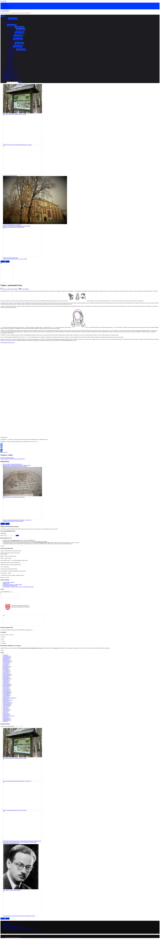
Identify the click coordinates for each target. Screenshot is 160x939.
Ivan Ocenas (5, 696)
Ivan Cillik (5, 665)
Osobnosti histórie (26, 226)
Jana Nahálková (25, 289)
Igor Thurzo (5, 706)
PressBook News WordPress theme (12, 937)
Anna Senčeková (6, 703)
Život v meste (4, 452)
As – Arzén (10, 52)
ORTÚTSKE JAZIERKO (8, 114)
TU (31, 629)
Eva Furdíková (6, 670)
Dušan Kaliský (6, 677)
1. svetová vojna (28, 520)
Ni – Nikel (10, 61)
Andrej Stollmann (6, 705)
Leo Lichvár (5, 687)
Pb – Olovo (10, 62)
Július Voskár (5, 713)
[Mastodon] (80, 446)
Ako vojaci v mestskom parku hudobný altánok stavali (13, 520)
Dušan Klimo (5, 679)
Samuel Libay (11, 39)
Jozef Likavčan (6, 688)
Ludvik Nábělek (6, 695)
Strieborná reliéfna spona (15, 34)
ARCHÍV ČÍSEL (6, 7)
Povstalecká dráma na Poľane (9, 175)
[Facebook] (80, 444)
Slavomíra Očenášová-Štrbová (9, 697)
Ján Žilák (5, 721)
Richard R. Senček (6, 702)
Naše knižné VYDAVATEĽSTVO (10, 70)
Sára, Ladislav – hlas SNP (8, 890)
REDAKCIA (5, 5)
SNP (16, 175)
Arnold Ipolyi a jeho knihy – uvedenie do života (12, 584)
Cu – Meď (10, 58)
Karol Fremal (5, 669)
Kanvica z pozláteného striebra (16, 37)
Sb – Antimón (11, 64)
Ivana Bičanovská (6, 657)
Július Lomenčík (6, 689)
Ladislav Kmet (6, 680)
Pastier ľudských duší (7, 843)
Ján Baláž (5, 655)
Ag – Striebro (10, 51)
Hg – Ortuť (10, 60)
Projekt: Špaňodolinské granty (11, 23)
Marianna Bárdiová (7, 661)
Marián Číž (5, 716)
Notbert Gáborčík (6, 674)
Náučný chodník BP (10, 20)
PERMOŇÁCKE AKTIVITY (9, 73)
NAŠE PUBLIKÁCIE (7, 78)
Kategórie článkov (4, 726)
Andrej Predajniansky (7, 700)
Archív (1, 591)
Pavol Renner (10, 46)
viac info (67, 933)
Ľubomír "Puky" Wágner (8, 715)
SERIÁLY (5, 25)
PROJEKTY (5, 19)
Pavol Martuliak (6, 693)
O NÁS (4, 4)
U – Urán (10, 65)
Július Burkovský (6, 660)
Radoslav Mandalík (7, 692)
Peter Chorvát (5, 662)
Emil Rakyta (5, 701)
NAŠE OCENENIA (7, 69)
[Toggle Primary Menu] (2, 16)
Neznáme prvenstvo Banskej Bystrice (10, 521)
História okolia (15, 257)
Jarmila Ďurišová (6, 719)
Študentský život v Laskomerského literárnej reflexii (13, 465)
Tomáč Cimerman (6, 666)
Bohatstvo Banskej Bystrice (11, 50)
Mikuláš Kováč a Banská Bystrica (9, 227)
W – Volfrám (10, 67)
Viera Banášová (6, 656)
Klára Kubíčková (6, 685)
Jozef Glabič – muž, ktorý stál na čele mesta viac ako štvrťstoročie (16, 842)
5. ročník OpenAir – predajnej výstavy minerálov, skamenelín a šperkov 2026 (18, 586)
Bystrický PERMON (4, 10)
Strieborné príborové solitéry (16, 44)
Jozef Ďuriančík (6, 718)
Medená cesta (8, 21)
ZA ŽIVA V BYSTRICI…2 (8, 77)
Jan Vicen (5, 712)
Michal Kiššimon (6, 678)
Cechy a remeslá (23, 258)
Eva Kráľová (5, 683)
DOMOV (5, 3)
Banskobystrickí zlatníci (10, 27)
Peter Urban (5, 711)
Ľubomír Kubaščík (6, 684)
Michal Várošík (6, 714)
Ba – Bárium (10, 54)
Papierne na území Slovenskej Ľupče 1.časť (11, 258)
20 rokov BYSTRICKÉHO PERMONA (11, 74)
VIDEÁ (4, 72)
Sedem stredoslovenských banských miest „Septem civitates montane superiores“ (19, 840)
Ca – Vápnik (10, 55)
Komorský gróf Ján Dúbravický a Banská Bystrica (13, 226)
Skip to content (3, 1)
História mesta (21, 497)
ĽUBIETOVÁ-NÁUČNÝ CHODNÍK (11, 144)
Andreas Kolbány (11, 32)
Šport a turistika (32, 915)
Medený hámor (9, 22)
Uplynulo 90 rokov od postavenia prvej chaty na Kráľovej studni (16, 915)
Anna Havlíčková (6, 675)
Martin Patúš (5, 698)
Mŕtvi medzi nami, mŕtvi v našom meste (11, 497)
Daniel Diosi (5, 668)
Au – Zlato (10, 53)
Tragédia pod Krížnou (7, 257)
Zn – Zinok (10, 68)
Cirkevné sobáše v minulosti (8, 582)
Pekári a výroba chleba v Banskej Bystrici (11, 810)
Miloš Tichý (5, 707)
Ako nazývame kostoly (7, 224)
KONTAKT (5, 8)
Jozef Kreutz (5, 682)
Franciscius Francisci (12, 29)
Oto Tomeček (5, 709)
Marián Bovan (6, 659)
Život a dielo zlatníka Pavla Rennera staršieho (19, 48)
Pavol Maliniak (6, 691)
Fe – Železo (10, 59)
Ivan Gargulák (6, 671)
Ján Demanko (5, 667)
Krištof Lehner (11, 36)
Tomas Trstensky (6, 710)
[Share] (80, 450)
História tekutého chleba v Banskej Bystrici (11, 466)
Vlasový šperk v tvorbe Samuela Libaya (18, 41)
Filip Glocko (5, 673)
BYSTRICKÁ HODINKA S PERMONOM (12, 76)
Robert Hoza (5, 676)
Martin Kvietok (6, 686)
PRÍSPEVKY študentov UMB (9, 79)
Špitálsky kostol (6, 583)
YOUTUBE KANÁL (7, 71)
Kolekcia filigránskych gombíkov (17, 31)
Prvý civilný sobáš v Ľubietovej (9, 464)
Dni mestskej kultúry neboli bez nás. (10, 585)
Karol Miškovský (11, 43)
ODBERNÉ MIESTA (7, 6)
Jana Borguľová (6, 658)
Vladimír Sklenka (6, 704)
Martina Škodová (6, 720)
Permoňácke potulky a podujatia (20, 114)
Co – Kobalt (10, 56)
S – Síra (9, 63)
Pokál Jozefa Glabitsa (14, 40)
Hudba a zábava (27, 465)
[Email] (80, 448)
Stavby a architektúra (16, 224)
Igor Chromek (6, 664)
